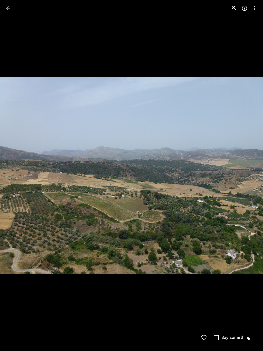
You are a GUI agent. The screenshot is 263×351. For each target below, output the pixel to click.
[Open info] (244, 8)
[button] (231, 338)
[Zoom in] (234, 8)
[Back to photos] (8, 8)
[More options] (255, 8)
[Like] (204, 338)
